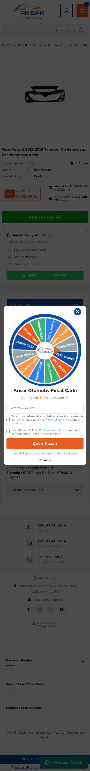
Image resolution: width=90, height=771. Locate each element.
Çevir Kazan (45, 443)
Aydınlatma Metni (66, 419)
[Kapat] (77, 311)
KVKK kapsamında (49, 430)
